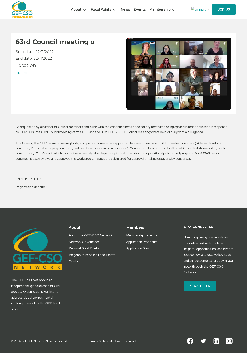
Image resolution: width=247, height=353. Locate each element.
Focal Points (101, 9)
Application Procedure (142, 242)
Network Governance (84, 242)
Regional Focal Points (84, 248)
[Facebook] (190, 341)
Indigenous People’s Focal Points (92, 255)
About (76, 9)
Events (140, 9)
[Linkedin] (216, 341)
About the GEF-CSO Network (90, 235)
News (125, 9)
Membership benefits (141, 235)
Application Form (138, 248)
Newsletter (199, 286)
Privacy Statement (101, 341)
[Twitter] (203, 341)
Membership (160, 9)
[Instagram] (229, 341)
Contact (75, 261)
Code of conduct (125, 341)
